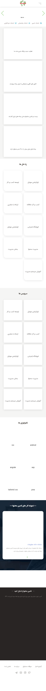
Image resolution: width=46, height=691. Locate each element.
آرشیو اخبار (38, 666)
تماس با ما (7, 666)
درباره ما (16, 666)
